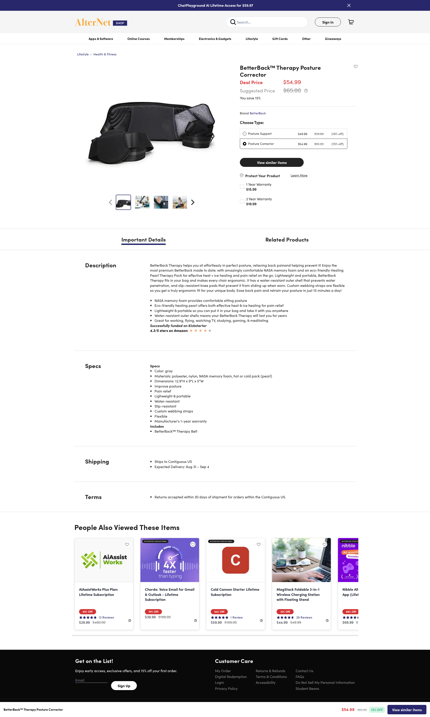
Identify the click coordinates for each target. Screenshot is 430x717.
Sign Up (124, 685)
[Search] (233, 21)
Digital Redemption (231, 676)
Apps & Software (101, 38)
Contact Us (304, 670)
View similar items (272, 162)
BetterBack (258, 113)
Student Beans (307, 688)
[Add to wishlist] (355, 66)
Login (219, 682)
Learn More (299, 175)
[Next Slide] (192, 202)
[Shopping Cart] (351, 22)
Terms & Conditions (271, 676)
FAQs (300, 676)
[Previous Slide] (110, 202)
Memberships (174, 38)
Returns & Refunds (270, 670)
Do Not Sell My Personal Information (325, 682)
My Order (223, 670)
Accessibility (265, 682)
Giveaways (333, 38)
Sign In (327, 22)
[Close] (349, 5)
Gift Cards (280, 38)
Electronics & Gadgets (215, 38)
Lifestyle (252, 38)
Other (306, 38)
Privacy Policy (226, 688)
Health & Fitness (104, 54)
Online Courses (138, 38)
